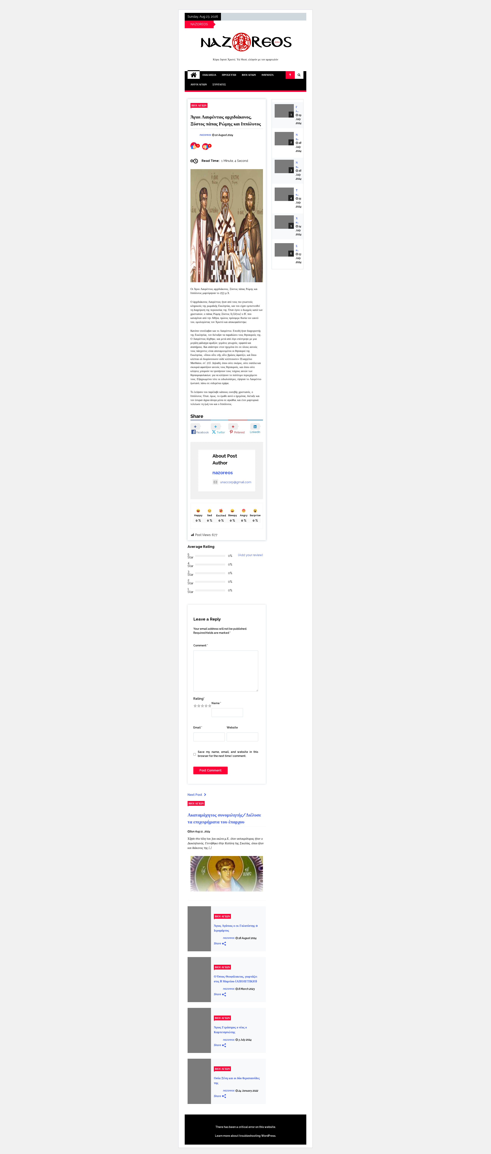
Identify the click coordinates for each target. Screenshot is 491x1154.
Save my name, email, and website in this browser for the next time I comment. (228, 753)
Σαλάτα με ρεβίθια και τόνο (297, 248)
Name (216, 703)
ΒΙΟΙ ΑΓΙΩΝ (249, 74)
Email (197, 727)
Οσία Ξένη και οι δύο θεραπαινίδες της (237, 1080)
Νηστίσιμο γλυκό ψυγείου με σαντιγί (297, 165)
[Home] (194, 75)
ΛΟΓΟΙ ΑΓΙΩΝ (198, 84)
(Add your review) (250, 555)
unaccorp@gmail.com (235, 482)
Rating (198, 698)
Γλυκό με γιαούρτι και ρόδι (297, 109)
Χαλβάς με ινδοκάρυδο (297, 220)
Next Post (195, 795)
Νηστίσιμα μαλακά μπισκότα (297, 137)
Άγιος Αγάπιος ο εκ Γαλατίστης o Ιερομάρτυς (236, 928)
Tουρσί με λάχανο (297, 193)
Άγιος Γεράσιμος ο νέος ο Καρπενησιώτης (230, 1030)
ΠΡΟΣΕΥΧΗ (229, 74)
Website (232, 727)
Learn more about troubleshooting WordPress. (245, 1135)
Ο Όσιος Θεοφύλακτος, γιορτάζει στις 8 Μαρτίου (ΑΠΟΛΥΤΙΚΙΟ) (235, 979)
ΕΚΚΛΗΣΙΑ (209, 74)
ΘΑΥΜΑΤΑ (268, 74)
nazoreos (223, 472)
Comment (200, 645)
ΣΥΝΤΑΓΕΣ (219, 84)
